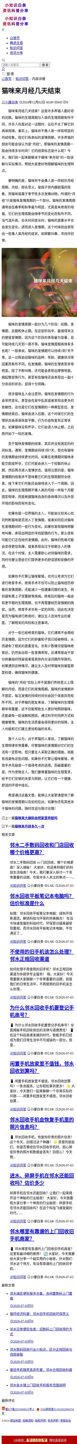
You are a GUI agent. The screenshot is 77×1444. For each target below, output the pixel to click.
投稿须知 (28, 1420)
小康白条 (11, 102)
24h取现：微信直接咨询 (40, 1440)
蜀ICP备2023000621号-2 (19, 1409)
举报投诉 (65, 1420)
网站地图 (15, 1420)
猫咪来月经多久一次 (29, 826)
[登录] (3, 69)
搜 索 (45, 65)
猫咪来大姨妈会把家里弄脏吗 (36, 818)
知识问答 (16, 48)
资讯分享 (16, 53)
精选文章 (16, 43)
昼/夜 (10, 74)
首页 (16, 38)
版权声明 (40, 1420)
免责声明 (53, 1420)
